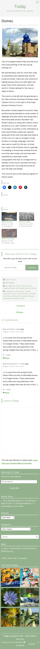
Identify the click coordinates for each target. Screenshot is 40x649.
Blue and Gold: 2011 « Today (14, 364)
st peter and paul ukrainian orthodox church (18, 297)
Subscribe (32, 267)
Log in (5, 548)
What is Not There (8, 239)
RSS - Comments (20, 558)
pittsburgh (20, 288)
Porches (20, 306)
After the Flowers (25, 222)
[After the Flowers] (26, 216)
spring (33, 288)
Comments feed (28, 548)
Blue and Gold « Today (11, 329)
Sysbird (21, 645)
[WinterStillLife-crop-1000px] (29, 598)
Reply (7, 358)
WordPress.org (7, 551)
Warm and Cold (7, 222)
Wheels (20, 312)
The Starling (30, 501)
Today (20, 6)
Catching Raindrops (23, 503)
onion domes (22, 293)
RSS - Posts (7, 558)
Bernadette (9, 283)
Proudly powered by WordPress (12, 642)
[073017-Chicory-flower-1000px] (10, 598)
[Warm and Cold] (9, 216)
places (27, 288)
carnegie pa (10, 286)
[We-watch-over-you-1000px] (10, 618)
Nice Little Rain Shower (12, 501)
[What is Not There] (9, 233)
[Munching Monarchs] (29, 618)
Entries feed (15, 548)
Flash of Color (6, 503)
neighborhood (9, 288)
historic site (26, 286)
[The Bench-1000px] (10, 578)
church (18, 286)
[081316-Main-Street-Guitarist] (29, 578)
